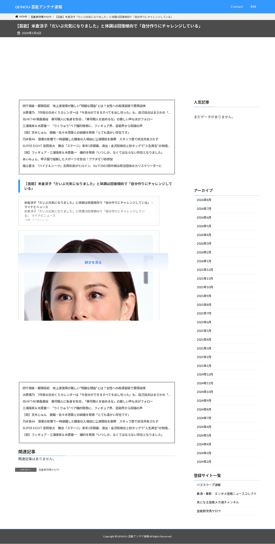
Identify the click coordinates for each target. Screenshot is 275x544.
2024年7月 (204, 418)
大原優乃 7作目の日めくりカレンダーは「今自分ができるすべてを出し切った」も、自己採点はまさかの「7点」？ (97, 112)
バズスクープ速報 (209, 485)
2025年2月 (204, 357)
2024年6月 (204, 427)
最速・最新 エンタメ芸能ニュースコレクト (227, 493)
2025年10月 (205, 287)
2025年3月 (204, 348)
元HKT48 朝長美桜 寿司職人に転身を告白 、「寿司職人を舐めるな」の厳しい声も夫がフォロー (88, 119)
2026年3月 (204, 243)
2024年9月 (204, 400)
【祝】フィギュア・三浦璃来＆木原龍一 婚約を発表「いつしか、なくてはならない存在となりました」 (93, 152)
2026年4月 (204, 235)
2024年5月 (204, 435)
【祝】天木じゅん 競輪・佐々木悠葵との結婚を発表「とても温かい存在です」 (77, 132)
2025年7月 (204, 313)
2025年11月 (205, 278)
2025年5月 (204, 331)
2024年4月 (204, 444)
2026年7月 (204, 208)
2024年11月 (205, 383)
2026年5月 (204, 226)
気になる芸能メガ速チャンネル (218, 502)
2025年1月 (204, 365)
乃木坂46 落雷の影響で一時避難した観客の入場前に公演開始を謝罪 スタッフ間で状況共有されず (90, 139)
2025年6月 (204, 322)
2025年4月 (204, 339)
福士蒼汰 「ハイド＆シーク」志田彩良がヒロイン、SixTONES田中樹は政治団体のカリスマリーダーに (92, 166)
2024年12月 (205, 374)
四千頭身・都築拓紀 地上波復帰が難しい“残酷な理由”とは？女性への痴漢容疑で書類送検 (84, 106)
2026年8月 (204, 200)
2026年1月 (204, 261)
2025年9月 (204, 296)
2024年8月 (204, 409)
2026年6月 (204, 217)
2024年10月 (205, 392)
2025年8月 (204, 304)
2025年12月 (205, 269)
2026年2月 (204, 252)
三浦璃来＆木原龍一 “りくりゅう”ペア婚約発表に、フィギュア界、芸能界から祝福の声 (82, 126)
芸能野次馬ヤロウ (49, 469)
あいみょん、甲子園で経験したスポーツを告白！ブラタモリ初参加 (68, 159)
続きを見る (93, 262)
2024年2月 (204, 461)
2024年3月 (204, 453)
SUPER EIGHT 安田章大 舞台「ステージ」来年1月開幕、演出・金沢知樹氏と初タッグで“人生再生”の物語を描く (97, 146)
